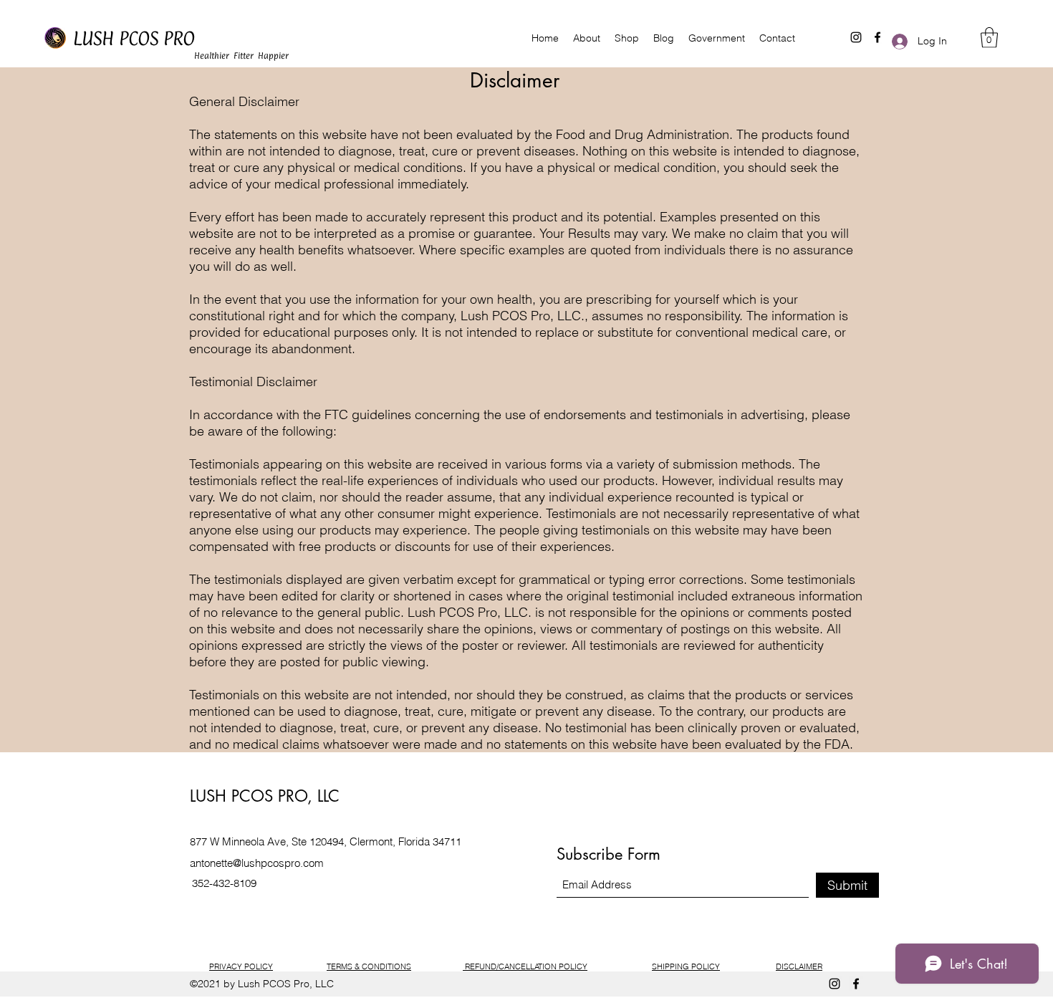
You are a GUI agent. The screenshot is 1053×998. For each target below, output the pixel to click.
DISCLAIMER (799, 966)
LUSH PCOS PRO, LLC (265, 796)
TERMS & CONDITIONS (369, 966)
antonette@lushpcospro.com (257, 863)
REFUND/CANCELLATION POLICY (525, 966)
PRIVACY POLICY (241, 966)
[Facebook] (856, 984)
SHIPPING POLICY (686, 966)
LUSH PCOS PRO (134, 38)
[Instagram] (834, 984)
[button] (989, 37)
